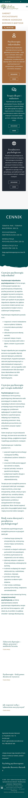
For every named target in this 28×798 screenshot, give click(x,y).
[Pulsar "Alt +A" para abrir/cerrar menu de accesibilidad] (2, 788)
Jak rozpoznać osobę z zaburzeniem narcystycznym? (13, 706)
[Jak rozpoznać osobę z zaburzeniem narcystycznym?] (14, 685)
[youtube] (25, 1)
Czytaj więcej (6, 649)
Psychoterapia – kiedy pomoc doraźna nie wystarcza (13, 675)
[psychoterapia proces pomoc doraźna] (14, 654)
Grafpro (20, 784)
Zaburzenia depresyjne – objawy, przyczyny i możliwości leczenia (12, 644)
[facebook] (20, 1)
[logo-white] (13, 723)
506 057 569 (7, 1)
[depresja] (14, 622)
